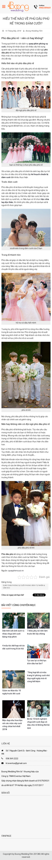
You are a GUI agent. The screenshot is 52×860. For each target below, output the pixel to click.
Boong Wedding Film (34, 31)
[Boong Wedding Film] (18, 6)
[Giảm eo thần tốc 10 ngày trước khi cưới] (13, 679)
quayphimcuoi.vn (16, 570)
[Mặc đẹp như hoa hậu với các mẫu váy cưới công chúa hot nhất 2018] (13, 709)
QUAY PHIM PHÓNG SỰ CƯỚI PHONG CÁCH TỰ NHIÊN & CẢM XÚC (24, 586)
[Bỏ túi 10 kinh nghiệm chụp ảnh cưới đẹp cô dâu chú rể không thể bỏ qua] (38, 708)
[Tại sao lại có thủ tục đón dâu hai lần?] (38, 650)
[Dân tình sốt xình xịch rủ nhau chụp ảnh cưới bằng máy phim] (13, 621)
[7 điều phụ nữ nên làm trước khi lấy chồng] (38, 621)
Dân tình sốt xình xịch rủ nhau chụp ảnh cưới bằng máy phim (13, 634)
